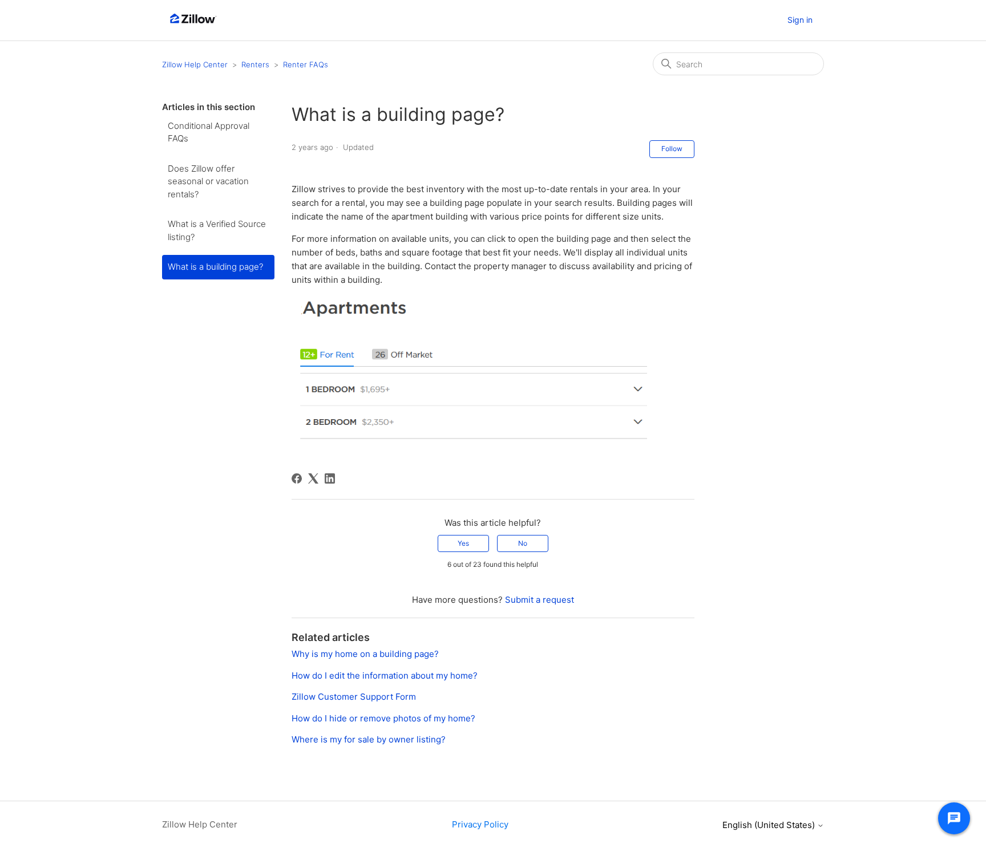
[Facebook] (297, 478)
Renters (255, 64)
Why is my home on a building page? (365, 653)
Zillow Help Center (195, 64)
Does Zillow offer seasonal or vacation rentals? (208, 181)
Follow (671, 148)
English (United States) (769, 825)
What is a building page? (215, 266)
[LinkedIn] (330, 478)
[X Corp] (313, 478)
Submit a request (539, 599)
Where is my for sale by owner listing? (369, 739)
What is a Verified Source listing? (217, 230)
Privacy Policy (480, 824)
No (522, 543)
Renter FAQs (305, 64)
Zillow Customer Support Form (354, 696)
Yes (463, 543)
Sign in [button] (800, 20)
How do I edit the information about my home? (385, 675)
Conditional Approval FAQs (208, 132)
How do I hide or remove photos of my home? (383, 718)
